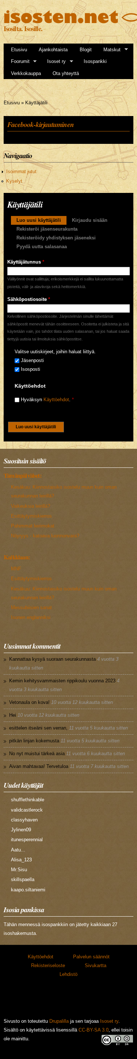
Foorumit (18, 61)
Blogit (86, 49)
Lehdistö (68, 974)
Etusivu (19, 49)
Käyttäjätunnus (25, 262)
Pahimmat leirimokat (32, 526)
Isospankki (95, 61)
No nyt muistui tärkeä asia (37, 753)
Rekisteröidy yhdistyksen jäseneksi (56, 237)
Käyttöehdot (56, 399)
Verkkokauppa (26, 73)
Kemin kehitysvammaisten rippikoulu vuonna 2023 (62, 680)
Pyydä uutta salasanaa (41, 246)
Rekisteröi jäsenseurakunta (46, 229)
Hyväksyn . (47, 399)
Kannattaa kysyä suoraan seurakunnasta (52, 659)
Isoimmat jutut (21, 171)
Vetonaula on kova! (29, 702)
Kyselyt (14, 181)
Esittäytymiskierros (31, 516)
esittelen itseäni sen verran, (38, 728)
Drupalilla (59, 1021)
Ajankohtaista (53, 49)
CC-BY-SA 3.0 (94, 1030)
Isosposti (30, 369)
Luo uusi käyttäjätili (41, 220)
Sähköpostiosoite (28, 299)
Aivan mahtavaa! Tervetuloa (38, 766)
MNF (16, 568)
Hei (12, 715)
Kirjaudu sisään (89, 220)
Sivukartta (95, 965)
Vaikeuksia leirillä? (30, 506)
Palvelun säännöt (91, 956)
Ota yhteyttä (66, 73)
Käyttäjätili (36, 102)
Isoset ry (54, 61)
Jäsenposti (32, 360)
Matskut (110, 50)
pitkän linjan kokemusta (34, 740)
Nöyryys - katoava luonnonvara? (45, 535)
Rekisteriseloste (48, 965)
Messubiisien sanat (31, 607)
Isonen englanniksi (30, 617)
